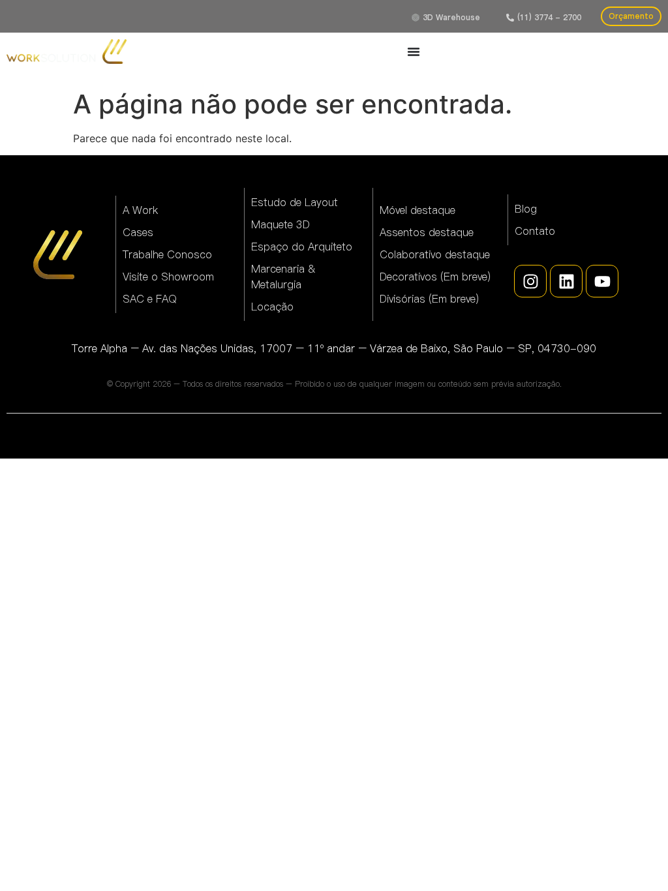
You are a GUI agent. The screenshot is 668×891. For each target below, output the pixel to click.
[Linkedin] (566, 281)
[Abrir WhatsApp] (635, 858)
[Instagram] (530, 281)
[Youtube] (602, 281)
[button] (544, 17)
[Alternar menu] (413, 51)
